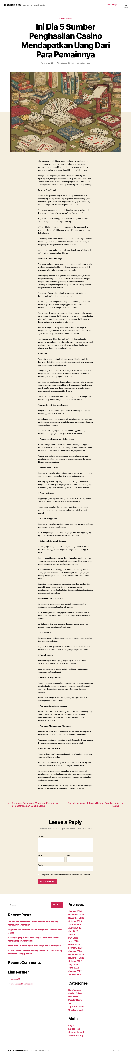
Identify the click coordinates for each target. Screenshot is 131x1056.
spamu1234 (50, 63)
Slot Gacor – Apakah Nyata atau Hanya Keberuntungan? (34, 946)
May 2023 (73, 938)
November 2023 (76, 918)
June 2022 (73, 968)
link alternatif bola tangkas (22, 984)
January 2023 (75, 951)
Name (40, 855)
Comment (41, 836)
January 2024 (75, 911)
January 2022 (75, 971)
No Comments (85, 63)
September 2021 (76, 974)
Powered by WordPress (39, 1051)
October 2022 (75, 961)
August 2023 (74, 928)
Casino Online (65, 18)
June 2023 (73, 934)
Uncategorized (75, 1010)
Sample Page (112, 5)
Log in (71, 1025)
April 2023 (73, 941)
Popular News (75, 1000)
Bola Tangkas (74, 990)
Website (40, 865)
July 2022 (73, 964)
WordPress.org (75, 1035)
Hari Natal (73, 996)
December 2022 (76, 954)
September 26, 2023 (66, 63)
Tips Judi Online (76, 1006)
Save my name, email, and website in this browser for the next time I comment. (65, 875)
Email (68, 855)
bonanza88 (15, 979)
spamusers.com (12, 5)
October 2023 (75, 921)
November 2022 (76, 958)
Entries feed (74, 1029)
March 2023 (74, 944)
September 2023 (76, 924)
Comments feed (76, 1032)
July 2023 (73, 931)
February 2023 (75, 948)
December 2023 (76, 914)
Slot (70, 1003)
